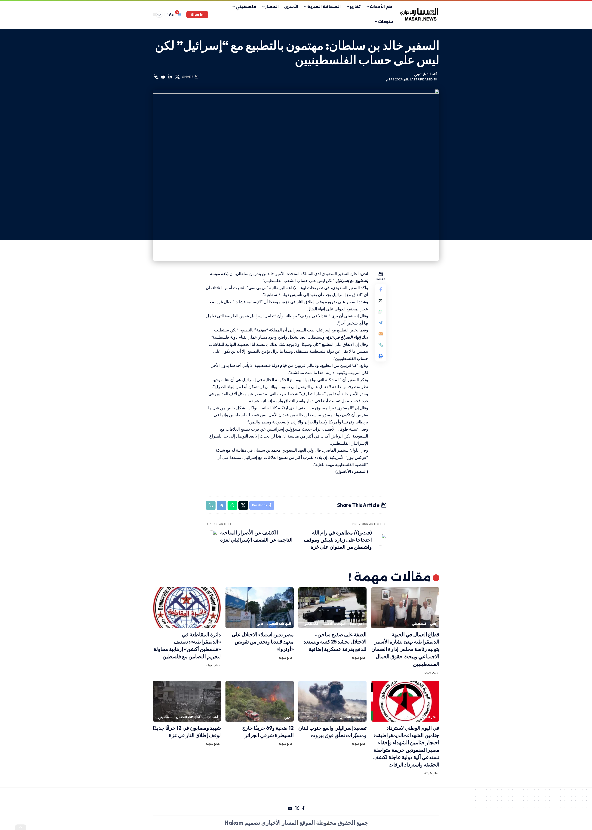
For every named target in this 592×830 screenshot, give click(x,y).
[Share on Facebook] (380, 289)
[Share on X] (177, 76)
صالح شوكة (358, 657)
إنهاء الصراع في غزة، (343, 337)
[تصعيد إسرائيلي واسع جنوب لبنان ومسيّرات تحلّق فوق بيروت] (332, 701)
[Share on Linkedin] (170, 76)
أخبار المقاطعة (207, 623)
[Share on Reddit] (163, 76)
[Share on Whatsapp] (380, 311)
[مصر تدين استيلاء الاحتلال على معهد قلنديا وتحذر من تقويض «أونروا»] (259, 607)
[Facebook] (303, 808)
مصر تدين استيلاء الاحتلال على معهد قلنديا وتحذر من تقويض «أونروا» (263, 641)
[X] (297, 808)
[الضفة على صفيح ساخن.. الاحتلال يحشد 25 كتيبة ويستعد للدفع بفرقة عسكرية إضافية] (332, 607)
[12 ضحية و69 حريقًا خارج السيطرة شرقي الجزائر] (259, 701)
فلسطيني (419, 623)
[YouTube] (290, 808)
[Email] (380, 333)
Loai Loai (431, 672)
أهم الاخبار (430, 74)
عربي (417, 74)
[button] (197, 14)
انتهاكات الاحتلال (334, 623)
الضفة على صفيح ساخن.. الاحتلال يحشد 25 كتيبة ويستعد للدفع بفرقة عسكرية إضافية (335, 641)
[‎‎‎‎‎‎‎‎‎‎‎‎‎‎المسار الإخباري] (419, 14)
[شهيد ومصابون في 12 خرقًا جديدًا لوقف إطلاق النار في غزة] (187, 701)
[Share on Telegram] (380, 322)
